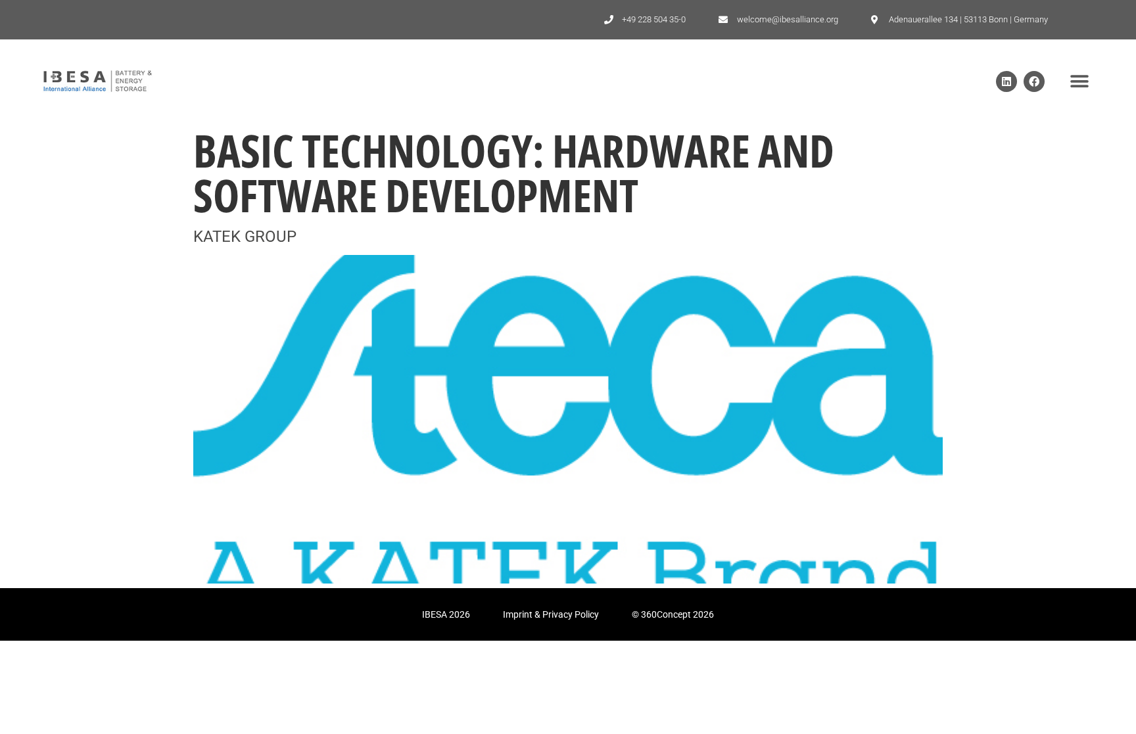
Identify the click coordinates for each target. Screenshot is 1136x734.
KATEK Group (244, 236)
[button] (1079, 81)
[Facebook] (1034, 81)
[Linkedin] (1006, 81)
